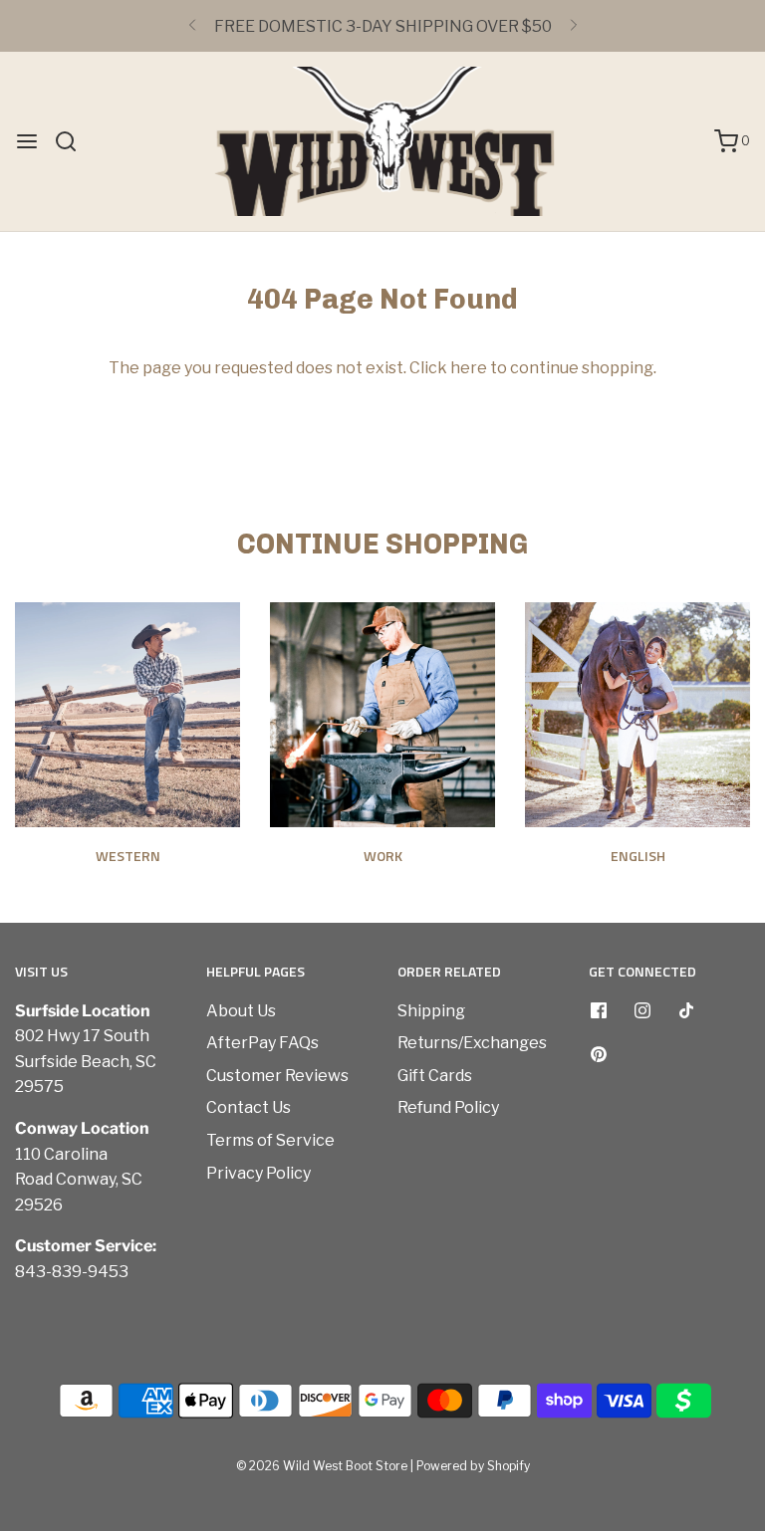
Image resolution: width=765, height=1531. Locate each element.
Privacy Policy (258, 1173)
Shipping (431, 1010)
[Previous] (192, 26)
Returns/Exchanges (472, 1042)
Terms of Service (270, 1140)
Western (128, 855)
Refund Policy (448, 1107)
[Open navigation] (27, 141)
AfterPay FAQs (262, 1042)
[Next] (574, 26)
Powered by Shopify (473, 1465)
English (638, 855)
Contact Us (248, 1107)
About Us (241, 1010)
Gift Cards (434, 1075)
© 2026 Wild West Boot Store (321, 1465)
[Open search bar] (73, 141)
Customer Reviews (277, 1075)
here (468, 367)
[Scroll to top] (729, 1195)
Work (383, 855)
